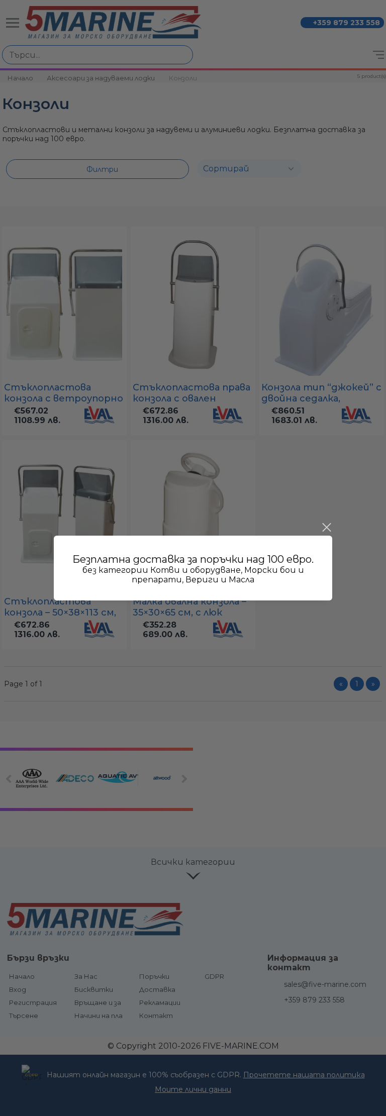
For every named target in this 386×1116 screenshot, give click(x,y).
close (326, 528)
